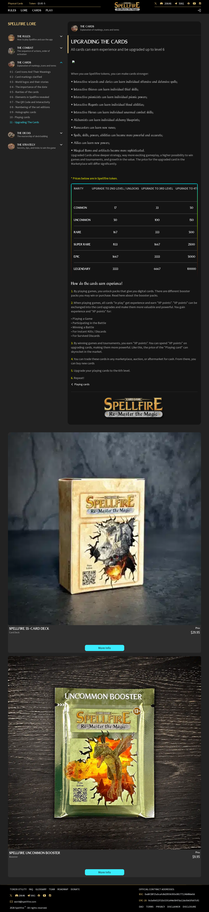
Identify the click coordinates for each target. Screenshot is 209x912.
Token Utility (18, 889)
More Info (104, 648)
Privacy (160, 906)
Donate (75, 889)
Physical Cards (15, 3)
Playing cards (82, 384)
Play (49, 10)
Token (37, 3)
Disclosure (189, 906)
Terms (149, 906)
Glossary (40, 889)
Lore (24, 10)
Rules (12, 10)
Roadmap (62, 889)
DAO (141, 906)
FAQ (31, 889)
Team (52, 889)
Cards (36, 10)
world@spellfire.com (25, 901)
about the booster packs (141, 295)
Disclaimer (173, 906)
